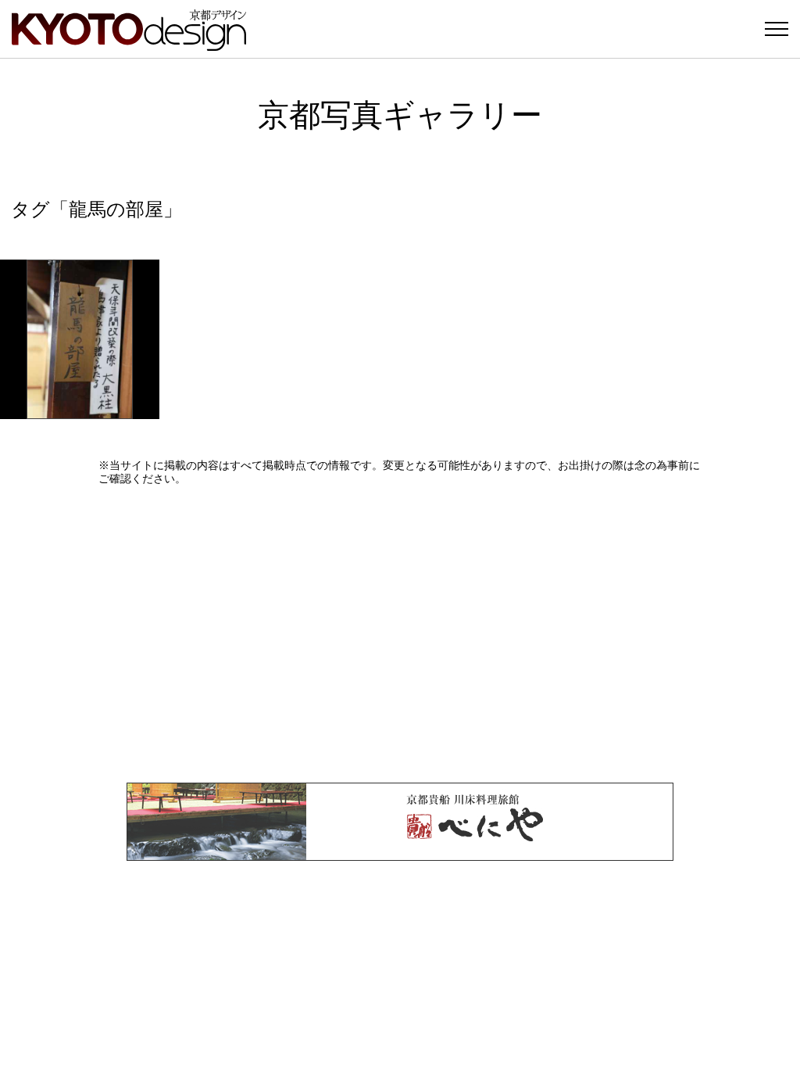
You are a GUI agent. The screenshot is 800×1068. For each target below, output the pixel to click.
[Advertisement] (400, 634)
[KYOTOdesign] (129, 43)
